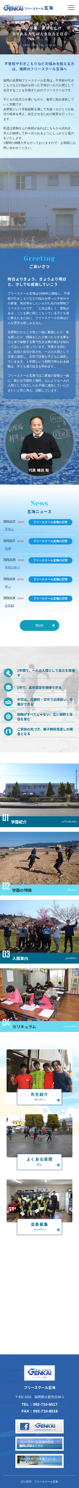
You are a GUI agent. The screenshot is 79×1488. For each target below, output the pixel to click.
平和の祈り (12, 567)
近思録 (9, 605)
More (39, 625)
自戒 (8, 548)
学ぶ (8, 586)
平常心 (9, 529)
